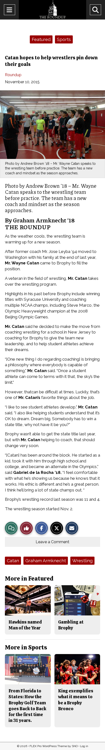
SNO (75, 746)
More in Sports (26, 647)
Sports (64, 39)
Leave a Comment (52, 542)
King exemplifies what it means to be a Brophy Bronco (75, 699)
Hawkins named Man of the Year (25, 625)
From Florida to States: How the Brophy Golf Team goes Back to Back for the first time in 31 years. (27, 705)
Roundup (13, 75)
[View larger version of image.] (52, 124)
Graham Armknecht (45, 560)
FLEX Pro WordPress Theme (48, 746)
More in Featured (29, 578)
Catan (13, 560)
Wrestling (82, 560)
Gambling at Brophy (71, 625)
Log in (84, 746)
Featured (41, 39)
